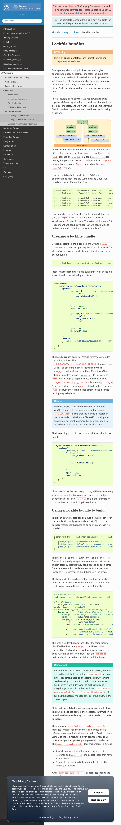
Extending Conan (11, 137)
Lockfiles (9, 90)
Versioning (8, 73)
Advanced (102, 23)
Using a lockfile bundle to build (22, 120)
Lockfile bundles (14, 112)
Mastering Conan (11, 128)
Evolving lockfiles (15, 103)
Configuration (9, 146)
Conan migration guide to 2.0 (16, 33)
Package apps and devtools (15, 68)
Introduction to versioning (17, 77)
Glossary (7, 172)
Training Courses (10, 38)
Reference (8, 154)
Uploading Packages (12, 60)
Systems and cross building (15, 133)
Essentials (87, 23)
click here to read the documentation (82, 13)
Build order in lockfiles (17, 107)
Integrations (8, 141)
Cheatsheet (8, 159)
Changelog (8, 176)
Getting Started (10, 46)
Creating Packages (11, 55)
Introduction (9, 29)
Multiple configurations (17, 99)
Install (6, 42)
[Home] (53, 32)
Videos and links (10, 163)
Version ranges (11, 82)
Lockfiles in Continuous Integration (22, 124)
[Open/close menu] (2, 73)
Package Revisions (13, 86)
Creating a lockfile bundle (20, 116)
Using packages (10, 51)
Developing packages (12, 64)
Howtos (7, 150)
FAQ (5, 168)
